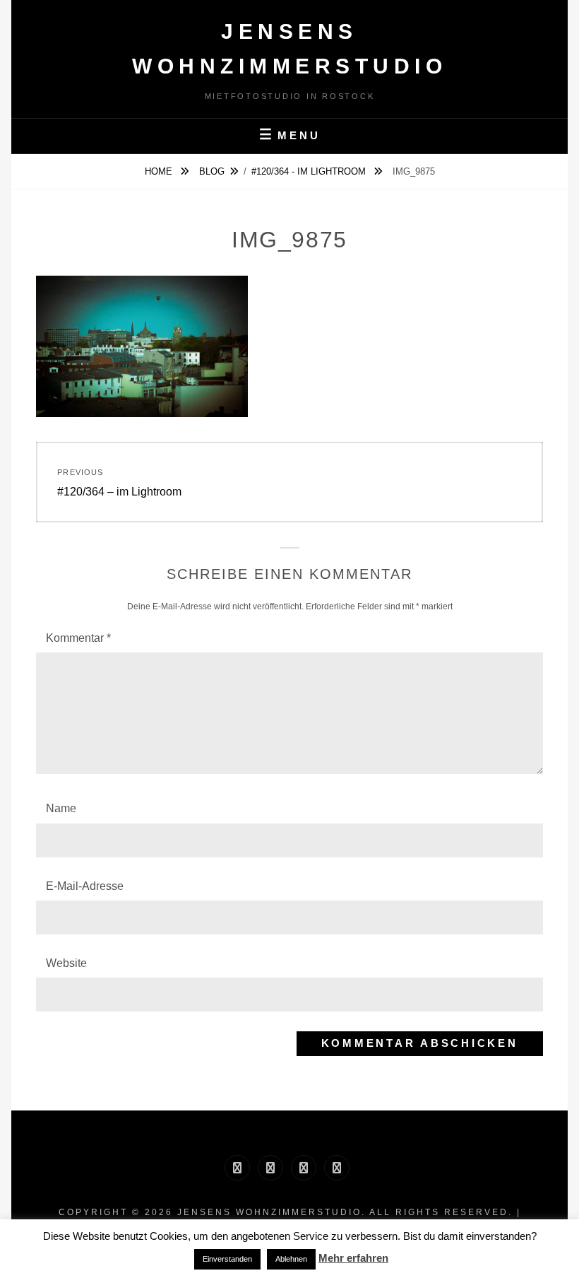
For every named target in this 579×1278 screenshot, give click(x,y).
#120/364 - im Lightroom (310, 171)
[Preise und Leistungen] (303, 1167)
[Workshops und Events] (337, 1167)
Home (160, 171)
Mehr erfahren (353, 1258)
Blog (212, 171)
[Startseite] (237, 1167)
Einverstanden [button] (227, 1259)
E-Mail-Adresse (85, 886)
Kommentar (78, 638)
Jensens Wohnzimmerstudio (269, 1212)
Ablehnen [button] (291, 1259)
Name (61, 808)
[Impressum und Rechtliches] (270, 1167)
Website (66, 963)
